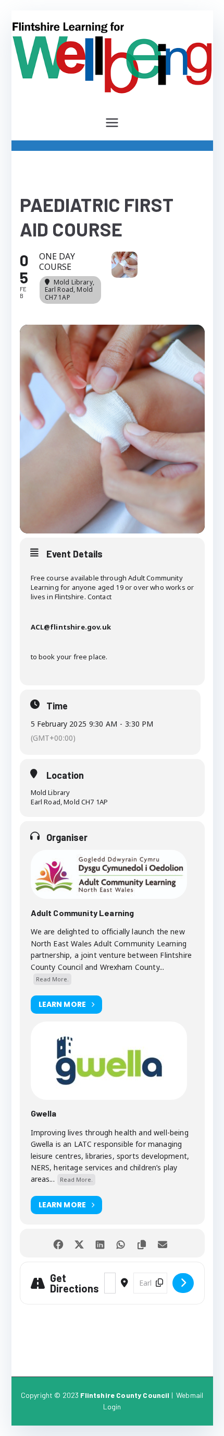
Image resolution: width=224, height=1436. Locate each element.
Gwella (44, 1113)
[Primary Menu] (112, 122)
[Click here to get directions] (183, 1283)
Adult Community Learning (82, 913)
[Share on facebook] (58, 1243)
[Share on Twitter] (79, 1243)
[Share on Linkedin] (100, 1243)
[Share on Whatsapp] (121, 1243)
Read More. (52, 979)
